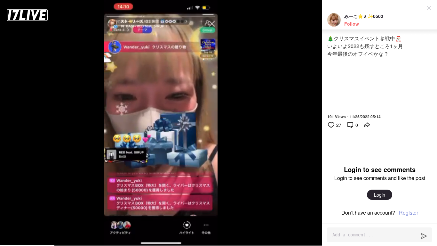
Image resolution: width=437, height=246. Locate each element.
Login (379, 195)
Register (408, 212)
